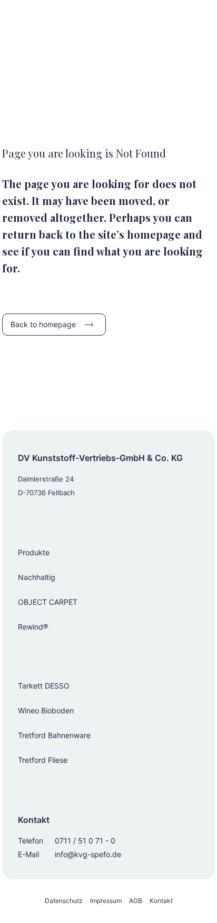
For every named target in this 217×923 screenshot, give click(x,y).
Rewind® (33, 626)
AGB (135, 901)
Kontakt (161, 901)
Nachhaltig (36, 577)
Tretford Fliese (42, 759)
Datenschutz (64, 901)
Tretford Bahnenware (54, 735)
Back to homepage (43, 324)
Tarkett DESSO (44, 685)
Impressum (106, 901)
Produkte (34, 552)
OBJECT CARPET (47, 601)
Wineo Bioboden (46, 710)
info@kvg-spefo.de (88, 854)
